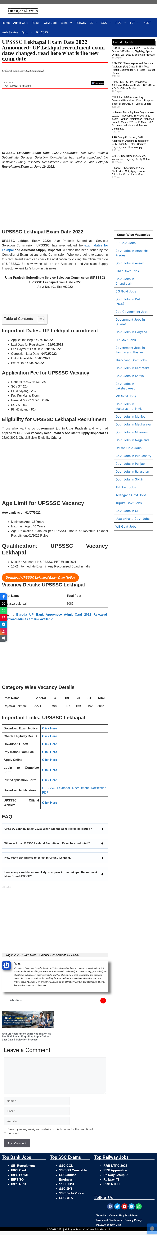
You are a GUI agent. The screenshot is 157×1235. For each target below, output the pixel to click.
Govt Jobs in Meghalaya (133, 424)
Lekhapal (43, 955)
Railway (81, 23)
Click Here (49, 728)
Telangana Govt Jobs (130, 495)
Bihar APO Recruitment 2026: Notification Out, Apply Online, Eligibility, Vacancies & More (128, 171)
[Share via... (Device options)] (3, 638)
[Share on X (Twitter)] (3, 603)
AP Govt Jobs (125, 243)
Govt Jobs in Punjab (130, 464)
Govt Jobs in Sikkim (130, 479)
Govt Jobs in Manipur (131, 416)
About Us (101, 1215)
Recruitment (58, 955)
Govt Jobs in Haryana (131, 332)
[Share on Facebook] (3, 596)
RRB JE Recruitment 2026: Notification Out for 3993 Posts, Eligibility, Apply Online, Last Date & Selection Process (27, 1036)
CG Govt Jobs (125, 291)
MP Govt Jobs (125, 396)
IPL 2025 (42, 32)
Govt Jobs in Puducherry (133, 456)
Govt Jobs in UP (127, 511)
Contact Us (115, 1215)
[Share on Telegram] (3, 624)
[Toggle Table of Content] (39, 319)
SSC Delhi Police (71, 1193)
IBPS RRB (19, 1184)
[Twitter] (117, 1206)
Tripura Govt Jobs (128, 503)
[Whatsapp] (139, 1206)
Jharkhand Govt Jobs (131, 360)
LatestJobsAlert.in (97, 1229)
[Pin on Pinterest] (3, 617)
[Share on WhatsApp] (3, 610)
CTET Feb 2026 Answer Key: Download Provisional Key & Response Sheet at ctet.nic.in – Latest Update (133, 100)
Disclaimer (131, 1215)
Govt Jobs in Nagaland (132, 440)
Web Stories (10, 32)
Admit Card (20, 23)
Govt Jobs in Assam (130, 263)
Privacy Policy (133, 1220)
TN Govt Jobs (125, 487)
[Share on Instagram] (3, 631)
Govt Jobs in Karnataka (132, 368)
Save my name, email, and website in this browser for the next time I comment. (50, 1131)
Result (36, 23)
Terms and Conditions (109, 1220)
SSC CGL (66, 1165)
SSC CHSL (67, 1184)
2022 (17, 955)
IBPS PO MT (20, 1175)
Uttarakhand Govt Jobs (132, 519)
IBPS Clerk (19, 1170)
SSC (104, 23)
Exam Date (29, 955)
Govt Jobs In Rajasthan (132, 471)
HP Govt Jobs (125, 340)
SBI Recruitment (23, 1165)
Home (6, 23)
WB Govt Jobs (125, 526)
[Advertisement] (55, 122)
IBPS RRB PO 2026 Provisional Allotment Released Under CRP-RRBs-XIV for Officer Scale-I (133, 85)
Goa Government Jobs (131, 312)
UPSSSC (73, 955)
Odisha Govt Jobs (128, 448)
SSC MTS (66, 1198)
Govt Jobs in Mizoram (131, 432)
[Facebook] (110, 1206)
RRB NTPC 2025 (115, 1165)
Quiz (25, 32)
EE (91, 23)
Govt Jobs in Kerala (129, 376)
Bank (64, 23)
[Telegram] (131, 1206)
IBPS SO (17, 1179)
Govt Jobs (50, 23)
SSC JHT (66, 1188)
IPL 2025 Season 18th (108, 1224)
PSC (118, 23)
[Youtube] (124, 1206)
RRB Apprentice (115, 1170)
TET (132, 23)
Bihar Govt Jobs (127, 271)
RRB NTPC (111, 1184)
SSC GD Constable (73, 1170)
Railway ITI (111, 1179)
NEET (147, 23)
